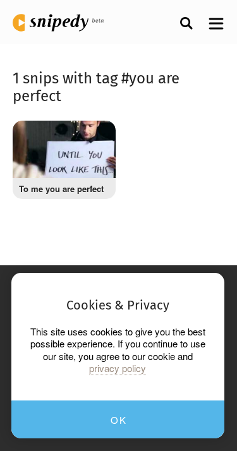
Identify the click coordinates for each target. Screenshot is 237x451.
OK (118, 419)
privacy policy (117, 368)
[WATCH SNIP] (96, 136)
